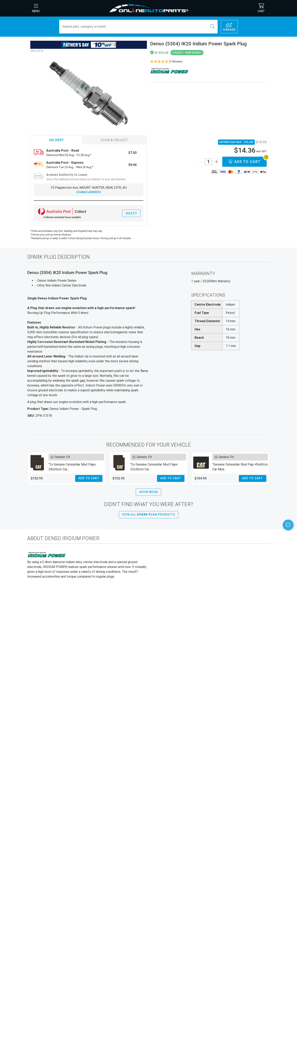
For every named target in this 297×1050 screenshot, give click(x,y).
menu (36, 11)
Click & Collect (114, 140)
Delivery (56, 140)
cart (261, 11)
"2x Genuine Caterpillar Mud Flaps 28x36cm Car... (72, 466)
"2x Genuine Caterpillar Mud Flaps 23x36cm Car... (154, 466)
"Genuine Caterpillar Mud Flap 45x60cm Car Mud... (240, 466)
